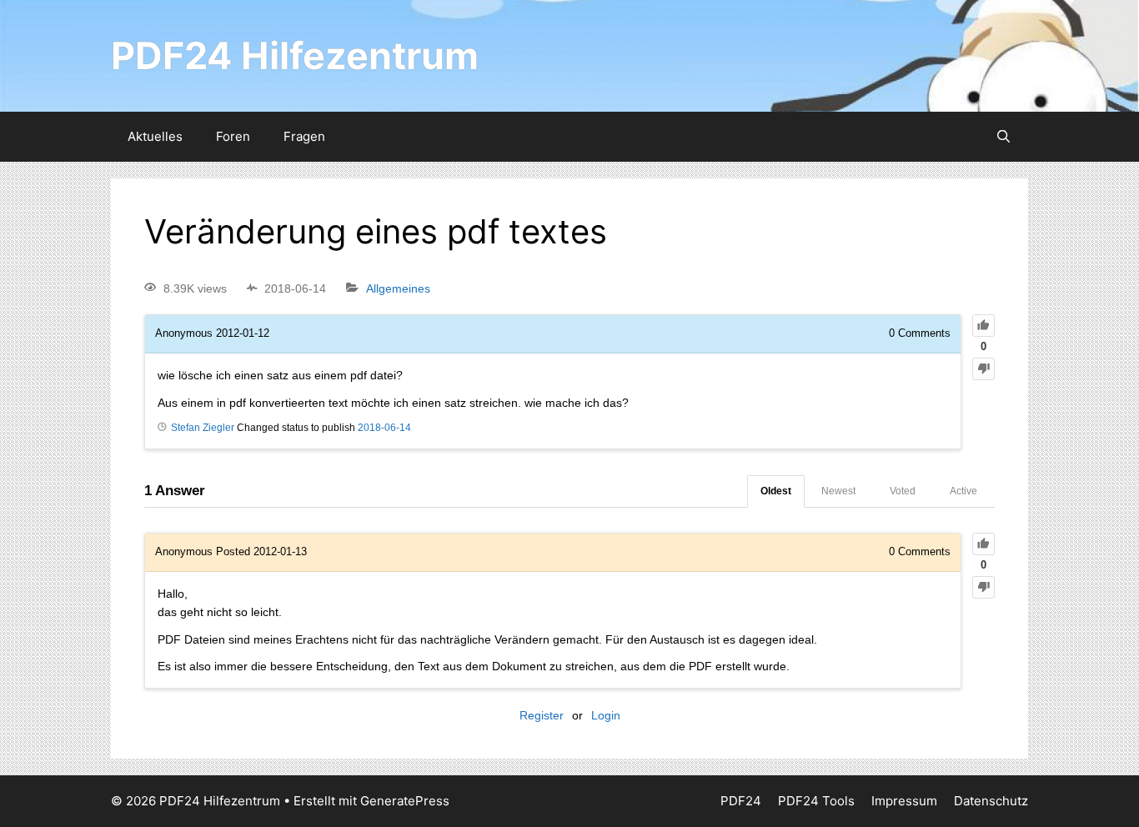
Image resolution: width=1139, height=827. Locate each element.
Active (963, 491)
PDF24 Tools (816, 801)
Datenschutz (991, 801)
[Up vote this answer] (983, 544)
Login (605, 715)
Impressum (904, 801)
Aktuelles (155, 136)
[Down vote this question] (983, 369)
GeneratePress (404, 801)
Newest (838, 491)
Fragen (304, 136)
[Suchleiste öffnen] (1003, 137)
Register (541, 715)
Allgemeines (398, 288)
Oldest (775, 491)
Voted (903, 491)
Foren (233, 136)
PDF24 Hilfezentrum (295, 55)
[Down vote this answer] (983, 587)
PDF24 (740, 801)
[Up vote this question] (983, 325)
